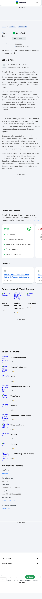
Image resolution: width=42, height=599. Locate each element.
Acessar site (6, 509)
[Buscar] (37, 3)
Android (5, 473)
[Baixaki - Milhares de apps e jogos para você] (21, 2)
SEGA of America (8, 501)
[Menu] (5, 3)
